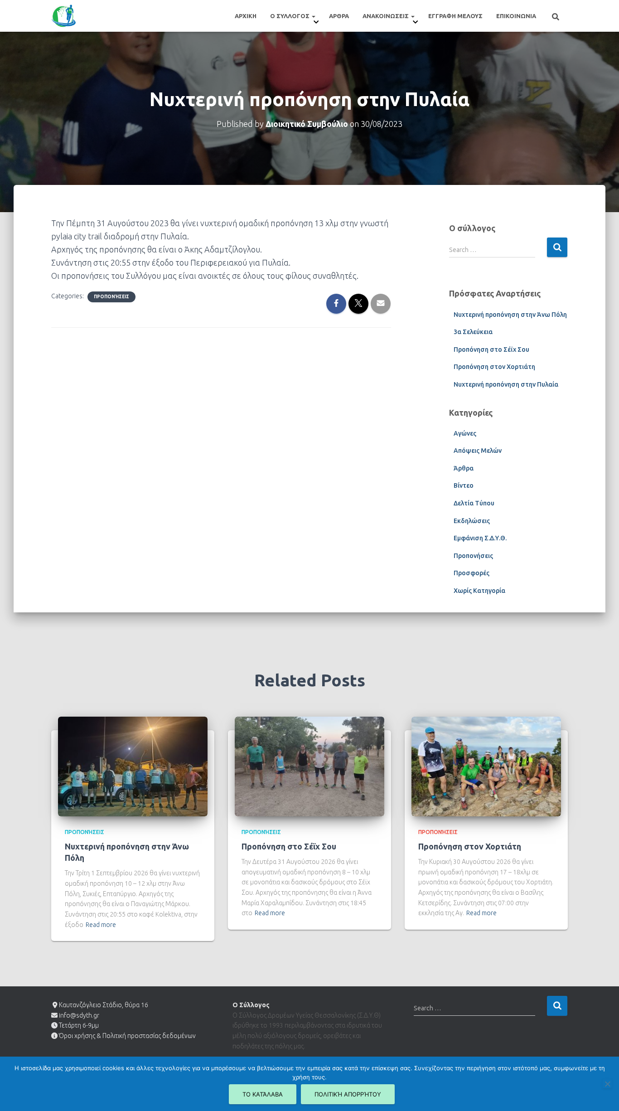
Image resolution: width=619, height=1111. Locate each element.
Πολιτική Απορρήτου (347, 1094)
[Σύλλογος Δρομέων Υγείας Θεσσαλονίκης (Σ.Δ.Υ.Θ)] (63, 16)
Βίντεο (464, 485)
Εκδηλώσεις (472, 520)
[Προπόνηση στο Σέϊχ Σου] (309, 765)
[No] (607, 1083)
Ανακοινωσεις (386, 16)
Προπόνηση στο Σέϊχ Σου (491, 349)
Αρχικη (245, 16)
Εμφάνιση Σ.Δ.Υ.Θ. (480, 538)
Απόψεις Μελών (478, 450)
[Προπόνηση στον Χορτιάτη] (486, 765)
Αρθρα (339, 16)
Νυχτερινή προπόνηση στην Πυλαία (506, 384)
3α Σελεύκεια (473, 331)
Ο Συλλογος (290, 16)
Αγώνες (465, 433)
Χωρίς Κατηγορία (479, 590)
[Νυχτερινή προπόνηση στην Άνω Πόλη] (133, 765)
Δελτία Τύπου (474, 503)
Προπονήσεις (111, 296)
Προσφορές (471, 573)
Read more (101, 924)
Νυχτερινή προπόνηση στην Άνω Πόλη (510, 314)
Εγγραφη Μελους (455, 16)
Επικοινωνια (516, 16)
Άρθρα (464, 468)
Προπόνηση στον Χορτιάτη (494, 366)
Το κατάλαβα (262, 1094)
